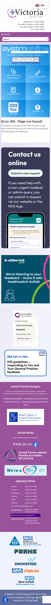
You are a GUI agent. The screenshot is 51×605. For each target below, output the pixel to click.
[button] (5, 600)
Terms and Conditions (14, 597)
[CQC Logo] (23, 317)
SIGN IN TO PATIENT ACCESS (26, 63)
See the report (23, 338)
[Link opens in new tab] (25, 198)
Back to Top (41, 594)
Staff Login (30, 597)
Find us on (23, 444)
